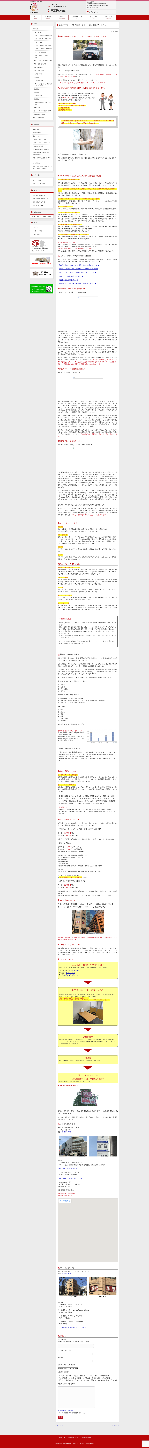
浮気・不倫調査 (39, 42)
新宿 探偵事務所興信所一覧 (40, 198)
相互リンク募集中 (39, 231)
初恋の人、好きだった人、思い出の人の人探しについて (76, 272)
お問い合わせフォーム (71, 975)
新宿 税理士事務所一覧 (39, 202)
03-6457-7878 (58, 11)
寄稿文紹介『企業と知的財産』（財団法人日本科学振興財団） (42, 167)
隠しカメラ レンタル (39, 183)
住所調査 (36, 77)
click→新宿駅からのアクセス (68, 1168)
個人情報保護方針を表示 (65, 1410)
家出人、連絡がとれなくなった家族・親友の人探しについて (78, 265)
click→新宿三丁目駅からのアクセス (71, 1178)
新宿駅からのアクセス (40, 139)
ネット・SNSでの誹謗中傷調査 (43, 111)
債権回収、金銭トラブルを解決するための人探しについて (77, 269)
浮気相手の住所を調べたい (67, 280)
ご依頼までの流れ (38, 132)
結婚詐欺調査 (38, 74)
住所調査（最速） (40, 80)
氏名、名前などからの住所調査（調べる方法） (43, 84)
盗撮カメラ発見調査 (38, 117)
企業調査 (36, 99)
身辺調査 (36, 92)
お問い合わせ (93, 12)
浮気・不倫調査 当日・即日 (43, 45)
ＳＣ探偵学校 (36, 163)
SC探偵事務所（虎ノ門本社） (41, 149)
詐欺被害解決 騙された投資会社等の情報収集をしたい (76, 283)
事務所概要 (36, 129)
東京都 (33, 216)
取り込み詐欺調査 (39, 67)
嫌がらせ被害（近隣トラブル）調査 (43, 56)
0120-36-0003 (58, 6)
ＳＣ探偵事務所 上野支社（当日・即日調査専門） (42, 153)
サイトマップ (61, 1438)
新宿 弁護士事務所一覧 (39, 195)
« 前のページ (59, 1425)
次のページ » (115, 1425)
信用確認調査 (38, 95)
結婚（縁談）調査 (39, 70)
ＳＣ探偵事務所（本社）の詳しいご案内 (71, 1327)
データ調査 (37, 107)
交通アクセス (36, 136)
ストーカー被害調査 (40, 52)
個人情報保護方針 (87, 1438)
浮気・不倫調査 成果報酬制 (44, 49)
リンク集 (35, 227)
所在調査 (36, 89)
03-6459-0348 (66, 1273)
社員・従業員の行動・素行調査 (43, 35)
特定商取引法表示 (38, 146)
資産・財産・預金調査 (40, 64)
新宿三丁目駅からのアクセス (42, 142)
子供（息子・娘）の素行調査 (43, 39)
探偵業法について (73, 1438)
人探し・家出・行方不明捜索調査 (43, 60)
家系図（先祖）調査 (39, 114)
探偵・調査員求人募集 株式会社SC (42, 158)
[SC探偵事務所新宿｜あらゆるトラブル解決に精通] (34, 12)
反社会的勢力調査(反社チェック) (43, 103)
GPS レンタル (37, 180)
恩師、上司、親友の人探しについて (70, 276)
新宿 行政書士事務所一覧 (40, 205)
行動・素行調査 (38, 32)
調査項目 (35, 29)
